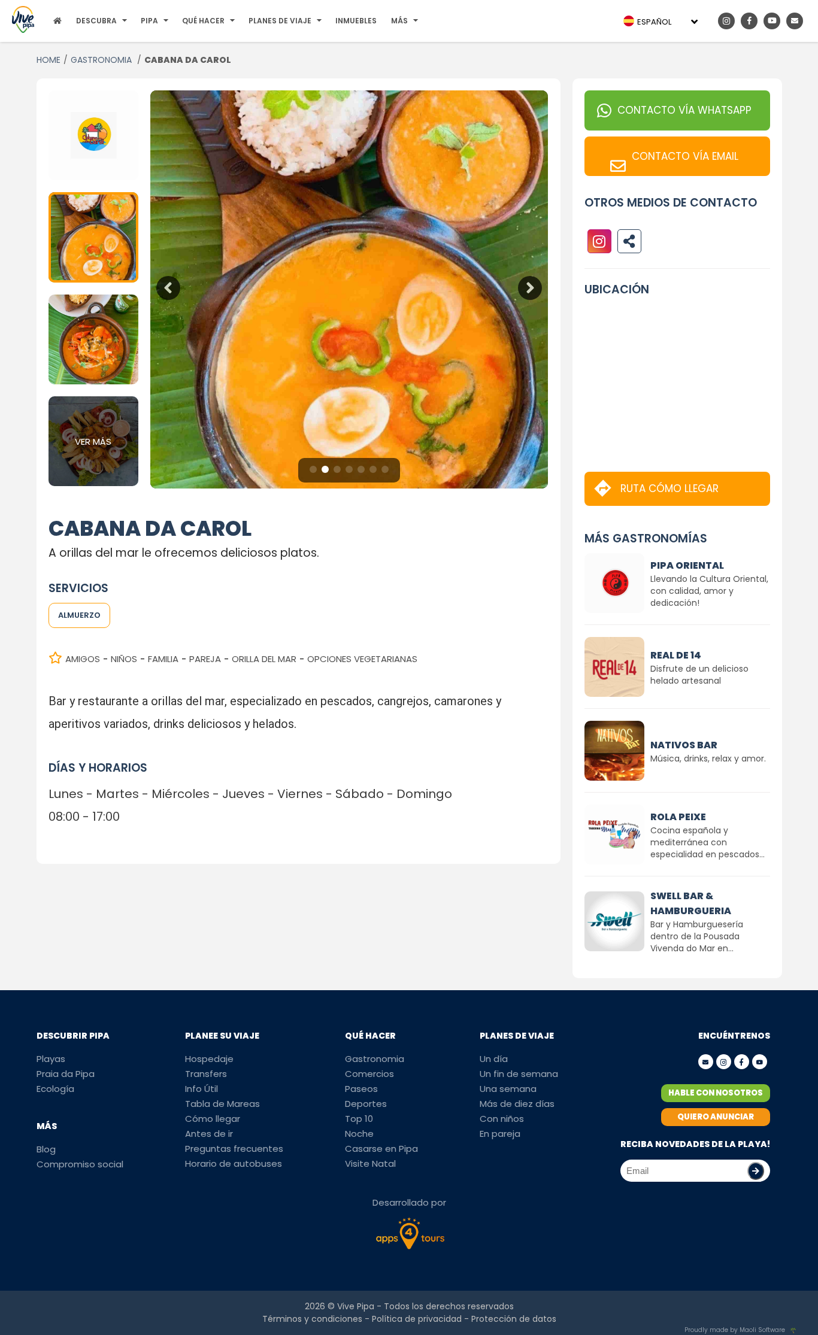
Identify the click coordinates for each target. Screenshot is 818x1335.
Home (48, 60)
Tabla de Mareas (222, 1103)
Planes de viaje (280, 21)
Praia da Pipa (66, 1073)
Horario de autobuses (233, 1163)
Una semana (508, 1088)
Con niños (502, 1118)
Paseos (361, 1088)
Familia (163, 659)
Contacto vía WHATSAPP (684, 110)
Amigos (82, 659)
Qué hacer (203, 21)
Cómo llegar (212, 1118)
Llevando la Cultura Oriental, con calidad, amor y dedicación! (709, 591)
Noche (359, 1133)
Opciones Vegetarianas (362, 659)
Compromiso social (80, 1164)
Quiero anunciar (715, 1116)
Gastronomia (374, 1058)
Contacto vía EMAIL (685, 156)
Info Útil (201, 1088)
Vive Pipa (355, 1306)
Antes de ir (209, 1133)
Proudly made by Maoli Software (734, 1329)
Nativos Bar (683, 745)
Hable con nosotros (715, 1093)
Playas (51, 1058)
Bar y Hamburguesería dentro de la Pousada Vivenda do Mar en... (696, 936)
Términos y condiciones (312, 1319)
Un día (494, 1058)
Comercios (369, 1073)
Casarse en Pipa (381, 1148)
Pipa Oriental (687, 565)
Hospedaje (209, 1058)
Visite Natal (370, 1163)
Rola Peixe (678, 817)
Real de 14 (675, 655)
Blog (46, 1149)
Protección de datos (513, 1319)
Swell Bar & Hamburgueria (690, 903)
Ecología (55, 1088)
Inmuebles (356, 21)
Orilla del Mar (264, 659)
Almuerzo (79, 615)
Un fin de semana (519, 1073)
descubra (96, 21)
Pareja (205, 659)
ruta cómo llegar (669, 488)
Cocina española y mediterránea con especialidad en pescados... (707, 842)
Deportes (366, 1103)
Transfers (206, 1073)
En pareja (500, 1133)
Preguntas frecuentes (234, 1148)
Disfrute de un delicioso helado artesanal (699, 675)
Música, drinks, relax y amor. (708, 758)
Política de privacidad (417, 1319)
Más (399, 21)
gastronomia (102, 60)
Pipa (149, 21)
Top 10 (359, 1118)
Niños (124, 659)
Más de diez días (517, 1103)
